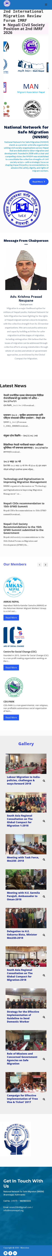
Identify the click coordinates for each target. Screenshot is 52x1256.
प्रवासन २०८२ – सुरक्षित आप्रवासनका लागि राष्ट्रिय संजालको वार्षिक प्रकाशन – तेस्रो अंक (24, 416)
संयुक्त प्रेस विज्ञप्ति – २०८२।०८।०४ (20, 435)
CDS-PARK (8, 701)
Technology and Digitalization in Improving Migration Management (25, 480)
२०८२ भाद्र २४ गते (12, 461)
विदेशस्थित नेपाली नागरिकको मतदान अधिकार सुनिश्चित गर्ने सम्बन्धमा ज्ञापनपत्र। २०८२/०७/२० (25, 446)
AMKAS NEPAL (11, 601)
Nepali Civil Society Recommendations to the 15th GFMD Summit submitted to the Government (23, 528)
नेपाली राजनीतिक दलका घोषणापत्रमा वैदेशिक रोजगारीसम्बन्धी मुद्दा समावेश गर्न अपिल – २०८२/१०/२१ (23, 398)
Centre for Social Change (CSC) (19, 651)
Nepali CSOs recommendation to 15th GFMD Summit (23, 505)
